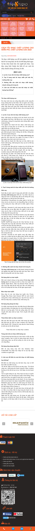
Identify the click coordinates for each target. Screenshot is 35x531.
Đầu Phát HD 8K (21, 24)
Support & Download (6, 16)
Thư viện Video (20, 16)
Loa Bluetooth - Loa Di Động (13, 29)
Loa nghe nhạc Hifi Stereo (5, 33)
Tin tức (14, 16)
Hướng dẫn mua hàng (8, 463)
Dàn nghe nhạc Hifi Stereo (21, 29)
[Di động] (33, 19)
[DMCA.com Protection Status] (10, 517)
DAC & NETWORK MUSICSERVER (13, 24)
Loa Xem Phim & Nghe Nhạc (21, 33)
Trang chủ (4, 23)
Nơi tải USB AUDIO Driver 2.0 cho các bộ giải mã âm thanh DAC (18, 459)
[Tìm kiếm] (30, 19)
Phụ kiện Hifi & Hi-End (30, 29)
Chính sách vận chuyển (8, 466)
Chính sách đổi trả (7, 461)
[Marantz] (17, 423)
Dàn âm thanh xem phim (13, 33)
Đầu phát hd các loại (30, 24)
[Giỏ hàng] (27, 19)
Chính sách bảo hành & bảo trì (10, 457)
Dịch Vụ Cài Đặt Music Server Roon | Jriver (5, 29)
